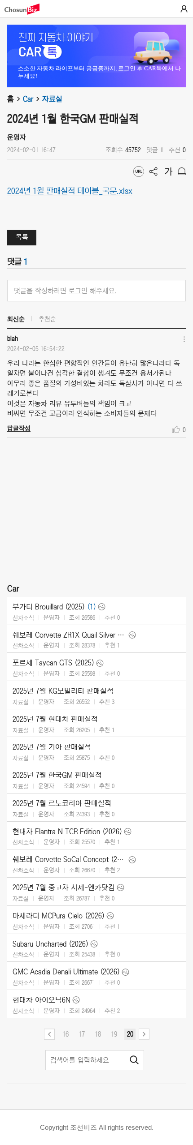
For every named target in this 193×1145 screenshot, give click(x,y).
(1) (91, 606)
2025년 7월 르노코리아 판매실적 (62, 803)
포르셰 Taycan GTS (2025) (53, 662)
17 (82, 1033)
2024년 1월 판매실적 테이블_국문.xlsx (69, 190)
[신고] (182, 171)
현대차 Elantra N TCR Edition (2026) (67, 831)
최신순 (16, 319)
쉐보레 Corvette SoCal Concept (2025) (70, 859)
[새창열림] (26, 9)
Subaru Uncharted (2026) (50, 943)
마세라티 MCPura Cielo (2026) (59, 915)
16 (65, 1033)
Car (28, 98)
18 (98, 1033)
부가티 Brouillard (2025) (49, 606)
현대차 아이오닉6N (41, 999)
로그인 (184, 9)
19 (114, 1033)
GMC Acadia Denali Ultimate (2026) (66, 971)
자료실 (52, 98)
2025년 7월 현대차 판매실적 (55, 719)
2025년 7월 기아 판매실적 (52, 746)
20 (130, 1033)
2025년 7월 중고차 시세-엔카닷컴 (64, 887)
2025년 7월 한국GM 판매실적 (57, 775)
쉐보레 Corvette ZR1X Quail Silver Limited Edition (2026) (70, 634)
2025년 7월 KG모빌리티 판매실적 (63, 690)
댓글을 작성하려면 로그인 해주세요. (65, 290)
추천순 (47, 319)
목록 (22, 236)
